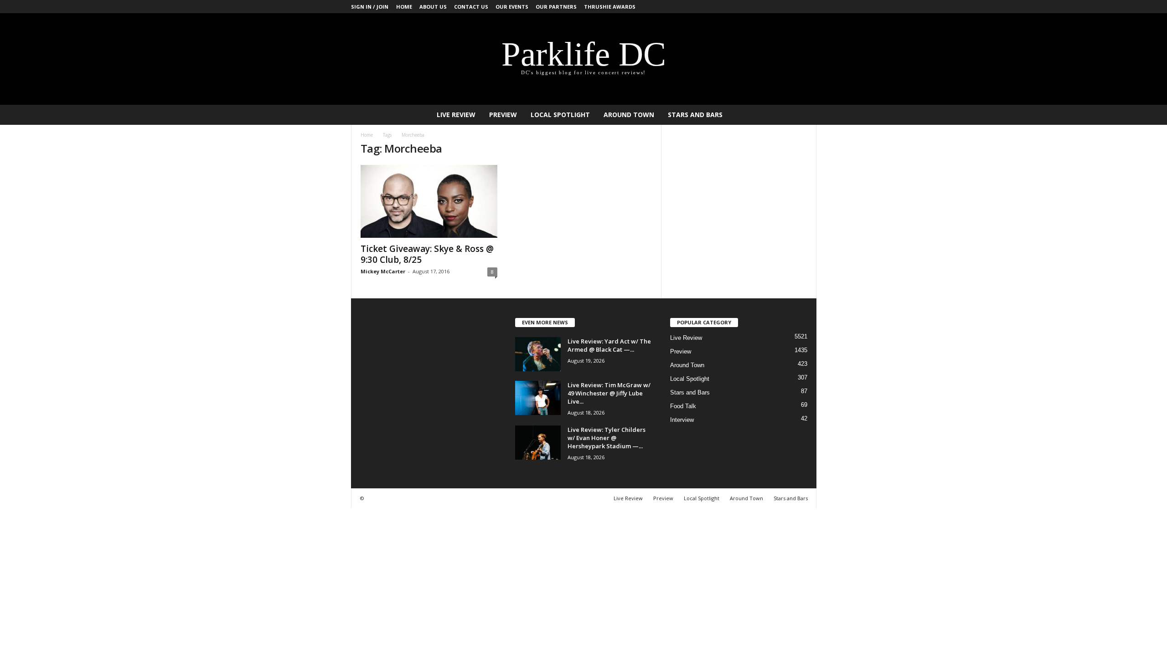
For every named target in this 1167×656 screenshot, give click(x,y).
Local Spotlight (560, 114)
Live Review (456, 114)
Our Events (512, 6)
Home (404, 6)
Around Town (629, 114)
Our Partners (556, 6)
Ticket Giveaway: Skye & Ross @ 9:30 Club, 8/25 (427, 254)
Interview (682, 419)
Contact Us (471, 6)
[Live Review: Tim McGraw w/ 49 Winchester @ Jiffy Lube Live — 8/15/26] (538, 398)
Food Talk (683, 406)
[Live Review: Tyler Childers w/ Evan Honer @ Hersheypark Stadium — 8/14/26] (538, 442)
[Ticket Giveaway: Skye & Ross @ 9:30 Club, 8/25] (429, 201)
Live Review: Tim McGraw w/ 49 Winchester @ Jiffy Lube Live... (609, 393)
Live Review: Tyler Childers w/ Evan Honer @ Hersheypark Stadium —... (606, 437)
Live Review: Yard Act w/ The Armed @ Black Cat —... (609, 345)
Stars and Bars (695, 114)
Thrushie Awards (609, 6)
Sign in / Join (369, 6)
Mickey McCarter (383, 271)
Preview (503, 114)
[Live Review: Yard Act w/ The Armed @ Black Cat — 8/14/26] (538, 354)
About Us (433, 6)
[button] (803, 115)
